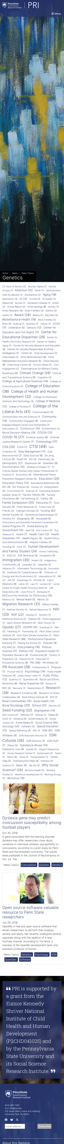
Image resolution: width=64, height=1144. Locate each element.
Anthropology (35, 306)
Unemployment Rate (24, 760)
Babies (36, 315)
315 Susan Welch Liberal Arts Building (22, 1111)
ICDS (9, 555)
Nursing (30, 614)
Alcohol (18, 303)
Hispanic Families (39, 542)
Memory (6, 599)
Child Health (8, 357)
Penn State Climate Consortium (32, 635)
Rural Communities (14, 701)
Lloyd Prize (26, 591)
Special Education (47, 726)
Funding (45, 510)
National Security (15, 609)
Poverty (53, 655)
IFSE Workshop (26, 555)
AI (21, 298)
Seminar (25, 714)
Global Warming (35, 526)
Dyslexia (6, 474)
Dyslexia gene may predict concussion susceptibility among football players (31, 823)
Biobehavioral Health (16, 319)
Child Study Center (17, 364)
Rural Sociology (12, 705)
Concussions (8, 428)
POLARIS (7, 647)
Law (32, 584)
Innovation (53, 568)
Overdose (44, 627)
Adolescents (31, 294)
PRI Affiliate (49, 662)
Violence (6, 765)
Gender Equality (10, 514)
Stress (10, 745)
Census (31, 327)
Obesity (32, 618)
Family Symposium (14, 502)
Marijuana (42, 591)
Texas (22, 757)
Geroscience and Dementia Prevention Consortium (28, 522)
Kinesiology (22, 580)
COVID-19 (9, 437)
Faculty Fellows (32, 494)
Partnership (28, 631)
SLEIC (5, 718)
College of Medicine (48, 401)
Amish (55, 303)
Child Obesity (51, 360)
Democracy (44, 459)
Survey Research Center (19, 753)
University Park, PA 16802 (17, 1114)
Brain (5, 323)
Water (19, 765)
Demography (9, 463)
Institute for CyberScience (22, 572)
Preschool (41, 659)
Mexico (41, 599)
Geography (23, 518)
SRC (35, 730)
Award (19, 315)
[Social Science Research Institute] (18, 1094)
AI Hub (33, 299)
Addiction (21, 290)
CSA (5, 447)
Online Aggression (51, 619)
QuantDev (28, 679)
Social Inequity (36, 718)
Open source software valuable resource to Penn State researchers (30, 912)
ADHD (38, 290)
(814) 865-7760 (12, 1105)
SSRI (44, 730)
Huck (19, 546)
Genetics (6, 518)
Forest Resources (25, 506)
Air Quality (47, 299)
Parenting (12, 631)
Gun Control (42, 530)
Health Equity (30, 538)
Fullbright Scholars (25, 510)
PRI (32, 662)
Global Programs (11, 526)
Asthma (49, 310)
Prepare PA (25, 659)
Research (53, 688)
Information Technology (30, 568)
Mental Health (24, 599)
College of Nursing (18, 406)
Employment (51, 486)
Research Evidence (22, 693)
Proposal (56, 667)
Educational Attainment (43, 483)
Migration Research (17, 604)
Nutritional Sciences (12, 619)
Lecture (44, 584)
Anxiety (52, 306)
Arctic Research (10, 310)
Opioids (8, 627)
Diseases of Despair (37, 467)
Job (9, 580)
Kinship (37, 580)
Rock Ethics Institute (33, 697)
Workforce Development (27, 774)
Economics (22, 474)
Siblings (39, 714)
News (14, 273)
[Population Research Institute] (28, 5)
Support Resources (49, 749)
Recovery (17, 688)
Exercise (30, 491)
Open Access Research (19, 622)
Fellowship (42, 502)
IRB (59, 576)
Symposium (43, 753)
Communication (41, 412)
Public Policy (50, 675)
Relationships (34, 688)
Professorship (39, 667)
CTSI (33, 446)
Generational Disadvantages (39, 514)
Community (49, 416)
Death (20, 459)
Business (30, 323)
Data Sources (31, 455)
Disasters (48, 463)
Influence (7, 568)
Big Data (49, 315)
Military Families (50, 604)
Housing (6, 546)
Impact (35, 560)
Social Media (23, 722)
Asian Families (32, 310)
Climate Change (31, 373)
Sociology (8, 726)
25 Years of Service (12, 286)
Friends (6, 510)
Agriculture (8, 299)
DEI (31, 459)
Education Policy (12, 483)
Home (5, 273)
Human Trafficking (48, 551)
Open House (44, 622)
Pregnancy (8, 659)
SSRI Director (33, 740)
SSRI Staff (53, 740)
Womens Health (33, 770)
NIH (56, 609)
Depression (31, 463)
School (36, 705)
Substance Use (11, 749)
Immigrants (46, 555)
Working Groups (53, 774)
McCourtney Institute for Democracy (24, 595)
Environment (13, 491)
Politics (23, 651)
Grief (28, 530)
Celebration (14, 327)
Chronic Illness (40, 364)
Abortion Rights (35, 286)
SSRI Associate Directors (31, 735)
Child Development (44, 353)
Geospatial (41, 518)
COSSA (42, 432)
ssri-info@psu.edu (13, 1108)
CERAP (25, 353)
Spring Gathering (18, 730)
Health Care (36, 534)
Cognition (42, 377)
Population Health (45, 651)
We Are (32, 765)
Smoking (18, 718)
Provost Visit (13, 671)
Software (26, 726)
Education (46, 478)
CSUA (20, 447)
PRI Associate (12, 667)
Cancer (44, 323)
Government (10, 530)
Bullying (17, 323)
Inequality (27, 564)
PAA (57, 627)
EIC (4, 486)
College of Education (42, 386)
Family (44, 498)
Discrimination (10, 466)
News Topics (28, 273)
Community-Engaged (21, 420)
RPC (52, 697)
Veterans (45, 760)
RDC (4, 688)
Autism (5, 315)
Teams (58, 753)
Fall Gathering (28, 498)
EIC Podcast (19, 486)
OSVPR (27, 627)
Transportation (37, 757)
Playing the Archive (27, 643)
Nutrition (43, 614)
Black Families (45, 319)
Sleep (51, 714)
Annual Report (14, 306)
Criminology (44, 441)
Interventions (45, 576)
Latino (21, 584)
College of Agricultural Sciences (22, 381)
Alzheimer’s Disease (37, 303)
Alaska (5, 302)
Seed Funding (13, 710)
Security (52, 705)
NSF (14, 614)
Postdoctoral (36, 655)
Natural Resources (38, 609)
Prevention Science (13, 662)
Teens (10, 756)
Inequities (43, 564)
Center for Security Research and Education (36, 345)
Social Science (43, 722)
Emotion (35, 487)
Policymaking (25, 647)
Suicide (30, 749)
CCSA (56, 323)
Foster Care (45, 506)
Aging (46, 294)
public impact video (28, 675)
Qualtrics (13, 679)
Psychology (32, 671)
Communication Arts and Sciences (19, 416)
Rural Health (41, 701)
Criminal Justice (35, 437)
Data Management (29, 451)
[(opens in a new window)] (5, 1120)
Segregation (42, 710)
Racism (49, 683)
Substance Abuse (31, 745)
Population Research (13, 655)
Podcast (48, 642)
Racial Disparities (29, 683)
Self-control (8, 714)
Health (20, 534)
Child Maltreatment (32, 357)
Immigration (12, 560)
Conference (27, 428)
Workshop (13, 778)
